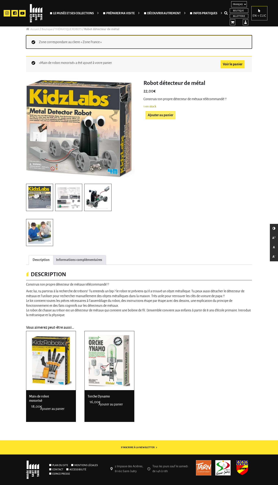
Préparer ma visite (120, 13)
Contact (57, 469)
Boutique (238, 10)
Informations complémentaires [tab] (79, 260)
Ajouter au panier (160, 115)
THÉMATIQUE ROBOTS (68, 29)
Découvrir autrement (164, 13)
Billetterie (239, 16)
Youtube (22, 13)
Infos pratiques (205, 13)
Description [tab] (41, 260)
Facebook (14, 13)
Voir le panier (232, 64)
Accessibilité (77, 469)
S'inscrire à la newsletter (138, 447)
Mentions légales (86, 465)
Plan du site (60, 465)
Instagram (7, 13)
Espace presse (61, 473)
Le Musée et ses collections (73, 13)
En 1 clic (259, 15)
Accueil (34, 29)
